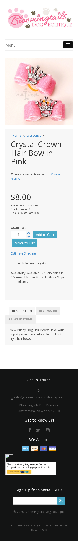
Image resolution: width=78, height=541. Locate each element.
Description (22, 311)
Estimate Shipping (23, 253)
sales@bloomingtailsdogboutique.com (40, 397)
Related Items (20, 319)
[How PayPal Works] (30, 468)
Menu (10, 45)
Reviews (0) (48, 311)
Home (16, 135)
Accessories (32, 135)
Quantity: (18, 228)
